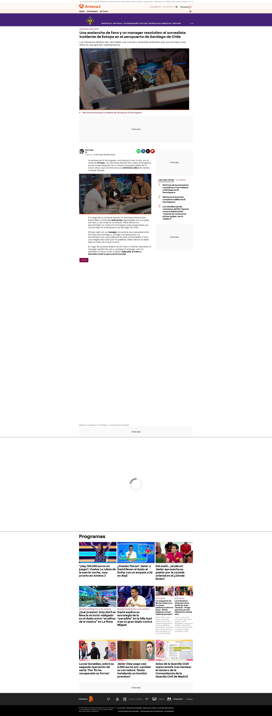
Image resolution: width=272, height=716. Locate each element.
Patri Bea (89, 150)
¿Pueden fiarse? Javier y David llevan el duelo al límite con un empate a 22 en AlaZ (134, 571)
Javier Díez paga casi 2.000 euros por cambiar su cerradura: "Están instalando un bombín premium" (134, 670)
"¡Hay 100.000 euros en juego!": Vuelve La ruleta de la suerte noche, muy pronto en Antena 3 (97, 571)
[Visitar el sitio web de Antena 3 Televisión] (110, 699)
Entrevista (106, 23)
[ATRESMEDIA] (86, 699)
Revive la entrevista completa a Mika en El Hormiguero (174, 199)
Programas (92, 11)
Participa (176, 23)
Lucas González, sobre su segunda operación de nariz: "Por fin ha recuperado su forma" (96, 668)
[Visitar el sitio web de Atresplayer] (179, 699)
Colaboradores (131, 23)
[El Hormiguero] (90, 25)
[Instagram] (86, 152)
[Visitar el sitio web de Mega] (139, 699)
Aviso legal (121, 708)
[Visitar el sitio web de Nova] (132, 699)
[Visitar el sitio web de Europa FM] (162, 699)
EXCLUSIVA (160, 598)
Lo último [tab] (181, 180)
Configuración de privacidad (128, 711)
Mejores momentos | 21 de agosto (95, 609)
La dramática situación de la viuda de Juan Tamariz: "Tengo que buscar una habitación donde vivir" (183, 607)
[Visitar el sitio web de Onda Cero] (154, 699)
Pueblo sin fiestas (136, 1)
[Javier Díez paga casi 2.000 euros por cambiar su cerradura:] (136, 650)
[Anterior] (80, 1)
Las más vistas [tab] (166, 180)
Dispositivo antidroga (99, 1)
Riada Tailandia (125, 1)
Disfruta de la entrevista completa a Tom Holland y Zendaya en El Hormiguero (176, 189)
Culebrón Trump (170, 1)
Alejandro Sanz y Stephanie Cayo (153, 1)
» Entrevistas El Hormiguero (119, 425)
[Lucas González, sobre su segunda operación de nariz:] (97, 650)
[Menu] (190, 11)
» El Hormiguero (102, 425)
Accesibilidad (169, 711)
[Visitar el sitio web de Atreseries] (147, 699)
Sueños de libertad (181, 1)
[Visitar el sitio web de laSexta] (117, 699)
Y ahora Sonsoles (87, 1)
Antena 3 (82, 425)
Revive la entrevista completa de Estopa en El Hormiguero (112, 113)
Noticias (104, 11)
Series (82, 11)
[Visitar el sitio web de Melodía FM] (169, 699)
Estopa (84, 260)
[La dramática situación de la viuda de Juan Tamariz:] (184, 591)
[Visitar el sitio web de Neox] (125, 699)
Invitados (117, 23)
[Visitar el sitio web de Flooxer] (189, 699)
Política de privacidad (134, 708)
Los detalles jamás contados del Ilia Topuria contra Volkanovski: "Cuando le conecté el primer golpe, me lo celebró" (176, 212)
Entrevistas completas (160, 23)
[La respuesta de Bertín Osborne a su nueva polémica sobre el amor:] (165, 591)
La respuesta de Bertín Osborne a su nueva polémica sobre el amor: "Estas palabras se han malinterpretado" (164, 607)
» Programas (91, 425)
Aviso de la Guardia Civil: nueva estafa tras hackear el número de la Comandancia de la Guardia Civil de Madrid (173, 670)
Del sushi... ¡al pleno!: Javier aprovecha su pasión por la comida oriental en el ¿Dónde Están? (170, 572)
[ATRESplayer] (186, 7)
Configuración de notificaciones (151, 711)
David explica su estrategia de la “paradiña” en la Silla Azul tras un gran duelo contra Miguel (134, 618)
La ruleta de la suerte (113, 1)
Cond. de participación (165, 708)
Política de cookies (149, 708)
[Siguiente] (192, 1)
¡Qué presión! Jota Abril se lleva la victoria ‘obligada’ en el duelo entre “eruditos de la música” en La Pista (97, 617)
